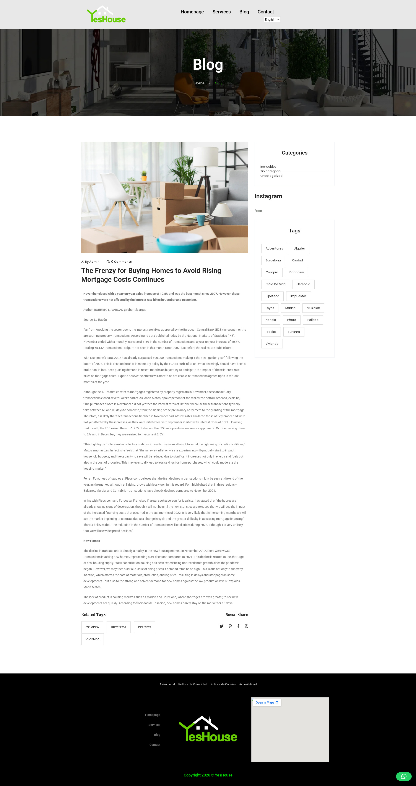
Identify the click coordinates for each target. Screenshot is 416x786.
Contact (266, 11)
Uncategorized (271, 176)
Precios (144, 627)
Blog (244, 11)
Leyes (270, 308)
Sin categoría (270, 171)
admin (94, 261)
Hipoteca (118, 627)
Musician (313, 308)
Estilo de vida (276, 284)
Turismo (294, 332)
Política (312, 320)
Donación (296, 272)
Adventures (274, 248)
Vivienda (93, 639)
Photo (291, 320)
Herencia (303, 284)
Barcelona (273, 260)
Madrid (290, 308)
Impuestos (299, 296)
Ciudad (297, 260)
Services (222, 11)
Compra (92, 627)
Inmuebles (268, 166)
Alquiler (299, 248)
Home (199, 83)
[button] (404, 776)
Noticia (271, 320)
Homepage (192, 11)
